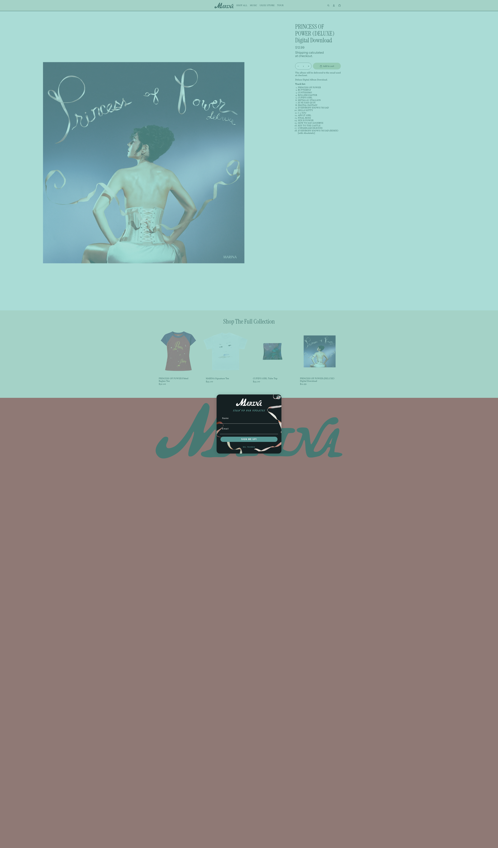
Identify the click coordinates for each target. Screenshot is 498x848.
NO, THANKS (249, 447)
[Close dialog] (278, 397)
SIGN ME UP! (249, 439)
